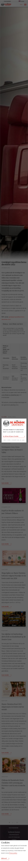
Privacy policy (13, 853)
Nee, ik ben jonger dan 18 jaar (14, 440)
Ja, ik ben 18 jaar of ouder (10, 436)
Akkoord (4, 858)
